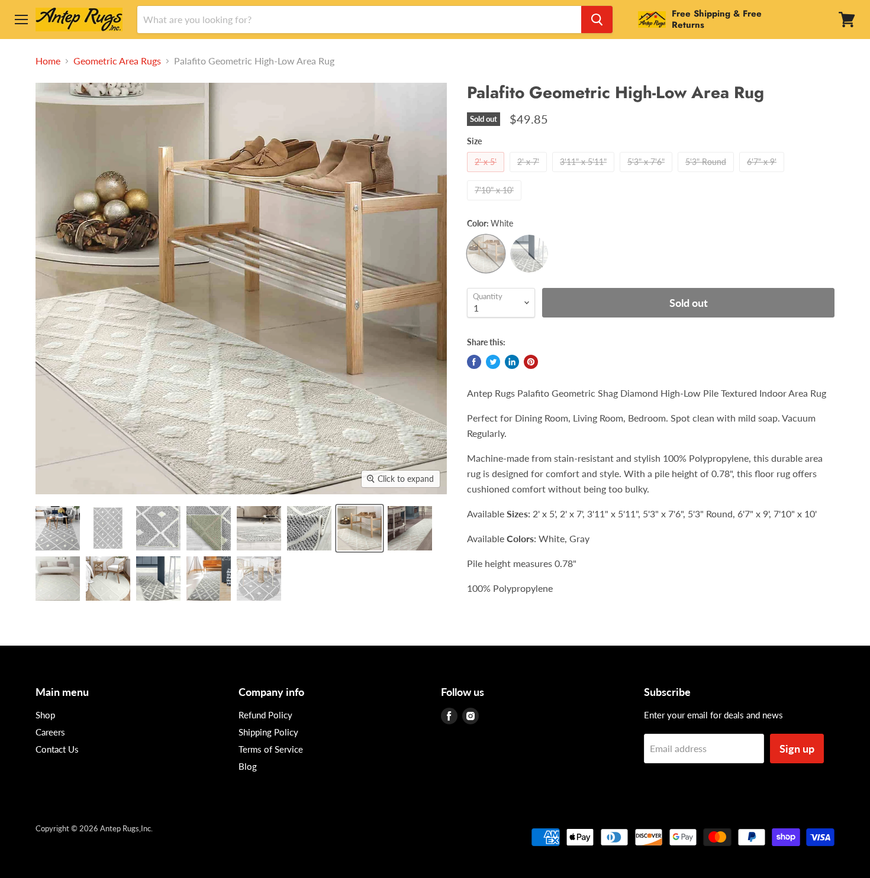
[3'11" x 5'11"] (584, 174)
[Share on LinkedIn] (512, 362)
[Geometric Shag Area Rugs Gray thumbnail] (158, 578)
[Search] (597, 19)
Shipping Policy (268, 732)
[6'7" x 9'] (763, 174)
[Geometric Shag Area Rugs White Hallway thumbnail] (409, 528)
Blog (248, 766)
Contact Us (57, 749)
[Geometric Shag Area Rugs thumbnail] (57, 528)
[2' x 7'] (530, 174)
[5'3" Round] (707, 174)
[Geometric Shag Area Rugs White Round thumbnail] (108, 578)
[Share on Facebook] (474, 362)
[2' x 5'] (487, 174)
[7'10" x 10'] (495, 202)
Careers (50, 732)
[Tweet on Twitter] (493, 362)
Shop (45, 714)
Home (48, 61)
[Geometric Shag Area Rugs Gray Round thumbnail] (259, 578)
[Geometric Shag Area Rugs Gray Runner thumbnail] (208, 578)
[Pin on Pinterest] (531, 362)
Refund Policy (265, 714)
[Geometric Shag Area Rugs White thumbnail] (359, 528)
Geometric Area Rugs (117, 61)
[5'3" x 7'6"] (647, 174)
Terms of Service (271, 749)
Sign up (796, 748)
